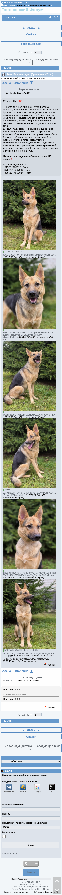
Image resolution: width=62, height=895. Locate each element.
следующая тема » (44, 61)
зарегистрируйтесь (40, 5)
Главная (10, 17)
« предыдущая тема (17, 59)
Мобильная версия (31, 882)
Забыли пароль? (10, 853)
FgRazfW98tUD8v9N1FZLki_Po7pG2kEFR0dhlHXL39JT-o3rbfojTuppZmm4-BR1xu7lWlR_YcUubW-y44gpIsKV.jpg (30, 335)
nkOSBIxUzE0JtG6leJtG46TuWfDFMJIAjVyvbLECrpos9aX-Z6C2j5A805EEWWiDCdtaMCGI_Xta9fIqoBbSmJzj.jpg (30, 574)
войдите (20, 5)
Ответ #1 (8, 681)
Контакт (31, 872)
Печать (7, 68)
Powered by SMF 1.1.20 (31, 884)
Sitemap (46, 889)
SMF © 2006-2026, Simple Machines (31, 887)
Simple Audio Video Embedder (26, 889)
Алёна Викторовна (15, 83)
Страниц (24, 52)
